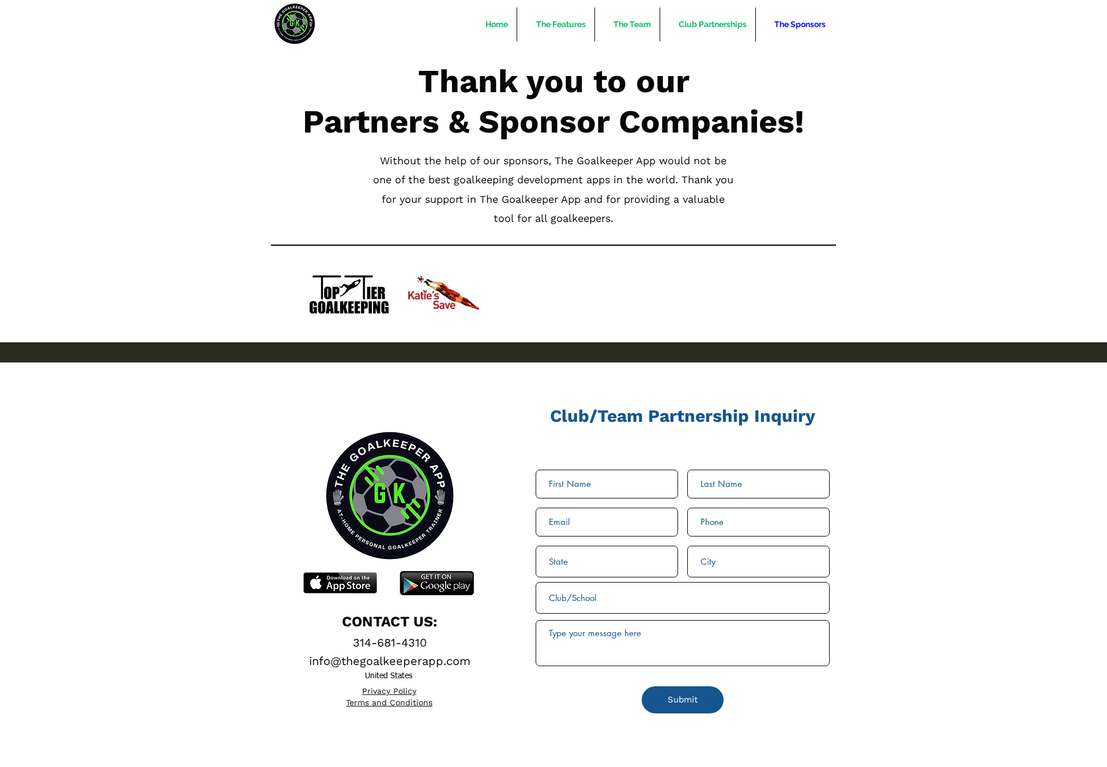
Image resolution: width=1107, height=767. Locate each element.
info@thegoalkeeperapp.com (389, 661)
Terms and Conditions (389, 702)
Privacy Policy (389, 691)
